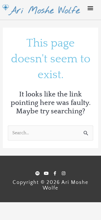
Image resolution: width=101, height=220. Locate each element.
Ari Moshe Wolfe (44, 11)
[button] (90, 7)
